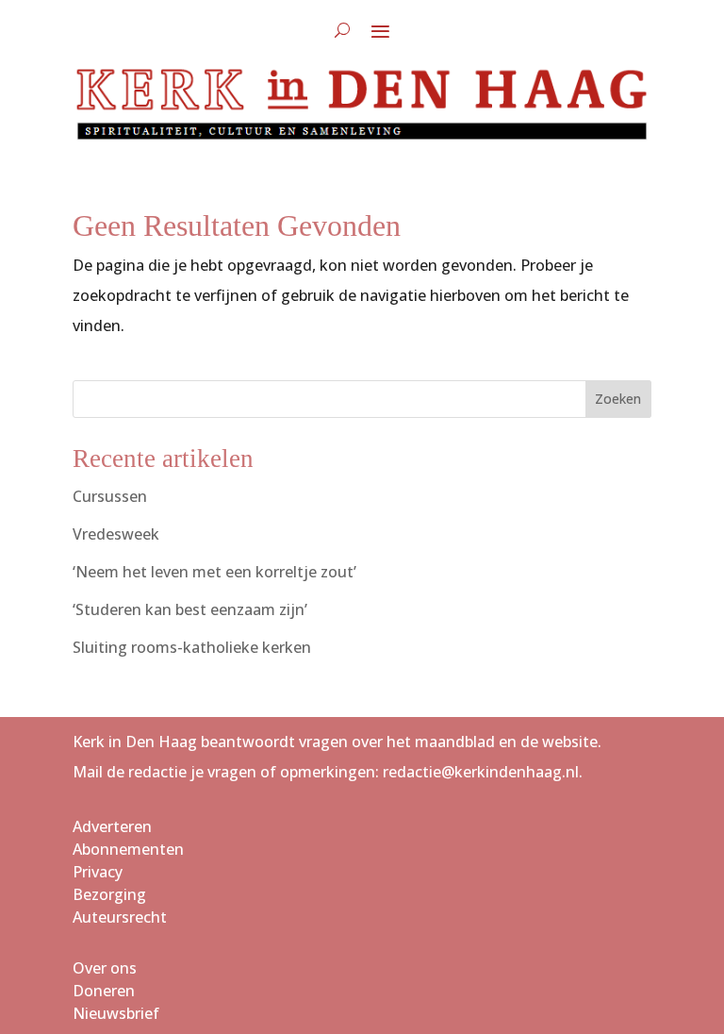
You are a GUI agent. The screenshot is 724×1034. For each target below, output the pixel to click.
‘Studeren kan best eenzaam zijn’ (190, 609)
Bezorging (109, 894)
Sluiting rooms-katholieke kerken (192, 647)
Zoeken (618, 399)
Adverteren (112, 826)
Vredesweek (116, 534)
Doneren (104, 990)
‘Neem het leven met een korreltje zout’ (214, 571)
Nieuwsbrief (116, 1013)
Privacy (98, 871)
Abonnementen (128, 849)
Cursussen (110, 496)
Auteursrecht (120, 917)
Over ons (105, 968)
